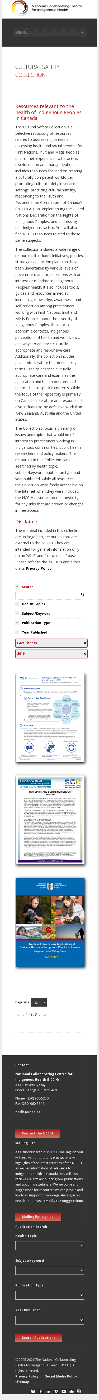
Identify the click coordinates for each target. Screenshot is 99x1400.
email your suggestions (63, 1201)
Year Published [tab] (34, 632)
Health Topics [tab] (33, 604)
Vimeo (56, 1391)
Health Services (31, 819)
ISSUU (79, 1391)
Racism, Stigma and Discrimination (48, 935)
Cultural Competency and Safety (45, 724)
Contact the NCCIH (37, 1133)
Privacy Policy (39, 568)
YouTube (64, 1391)
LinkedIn (48, 1391)
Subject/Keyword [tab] (36, 613)
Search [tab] (28, 587)
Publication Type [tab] (36, 623)
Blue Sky (33, 1391)
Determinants (30, 718)
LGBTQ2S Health (33, 825)
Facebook (41, 1391)
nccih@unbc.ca (27, 1112)
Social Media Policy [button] (61, 1376)
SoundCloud (71, 1391)
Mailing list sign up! (38, 1216)
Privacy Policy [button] (27, 1376)
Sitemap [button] (22, 1382)
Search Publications (38, 1337)
